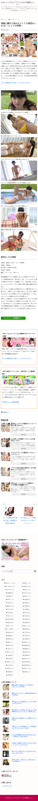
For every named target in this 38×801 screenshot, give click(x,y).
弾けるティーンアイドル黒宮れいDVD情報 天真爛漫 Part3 (23, 484)
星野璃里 (10, 635)
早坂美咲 (27, 606)
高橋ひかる (10, 606)
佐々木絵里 (10, 629)
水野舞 (27, 609)
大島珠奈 (27, 602)
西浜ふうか (27, 625)
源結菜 (10, 596)
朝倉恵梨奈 (27, 665)
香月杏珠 (10, 612)
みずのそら (10, 589)
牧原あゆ (10, 632)
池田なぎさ (27, 642)
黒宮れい (6, 412)
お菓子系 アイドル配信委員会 (10, 402)
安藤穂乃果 (27, 645)
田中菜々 (10, 599)
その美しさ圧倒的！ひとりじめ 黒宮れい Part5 (23, 440)
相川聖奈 (10, 658)
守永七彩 (10, 609)
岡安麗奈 (10, 671)
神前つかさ (10, 652)
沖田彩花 (27, 619)
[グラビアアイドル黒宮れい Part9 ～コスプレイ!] (5, 456)
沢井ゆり (10, 648)
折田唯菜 (10, 675)
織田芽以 (27, 648)
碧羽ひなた (27, 668)
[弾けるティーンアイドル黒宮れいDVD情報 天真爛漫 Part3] (5, 487)
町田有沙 (10, 622)
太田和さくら (10, 662)
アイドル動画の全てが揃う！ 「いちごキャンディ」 (16, 82)
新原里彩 (27, 622)
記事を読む (23, 434)
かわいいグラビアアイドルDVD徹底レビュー (17, 3)
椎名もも (27, 589)
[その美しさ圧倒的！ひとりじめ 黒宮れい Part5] (5, 442)
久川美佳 (10, 665)
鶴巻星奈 (10, 639)
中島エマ (10, 616)
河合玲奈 (27, 635)
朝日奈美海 (27, 662)
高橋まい (10, 642)
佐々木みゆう (10, 586)
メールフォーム (7, 785)
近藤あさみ (27, 586)
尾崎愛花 (10, 593)
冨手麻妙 (27, 655)
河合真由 (27, 616)
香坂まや (10, 645)
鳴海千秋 (27, 652)
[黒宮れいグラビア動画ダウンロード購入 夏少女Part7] (5, 427)
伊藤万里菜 (10, 619)
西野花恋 (27, 629)
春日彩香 (27, 599)
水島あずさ (10, 668)
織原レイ (27, 596)
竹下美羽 (27, 632)
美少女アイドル (10, 583)
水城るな (10, 602)
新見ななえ (27, 658)
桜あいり (10, 625)
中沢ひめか (27, 593)
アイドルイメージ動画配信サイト (13, 318)
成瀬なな (27, 671)
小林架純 (10, 655)
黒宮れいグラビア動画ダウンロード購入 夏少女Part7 (23, 424)
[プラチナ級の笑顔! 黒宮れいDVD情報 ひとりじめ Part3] (5, 471)
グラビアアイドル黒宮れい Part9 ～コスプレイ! (23, 453)
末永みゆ (27, 612)
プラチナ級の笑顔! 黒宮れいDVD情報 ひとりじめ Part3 (23, 468)
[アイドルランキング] (6, 776)
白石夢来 (27, 639)
